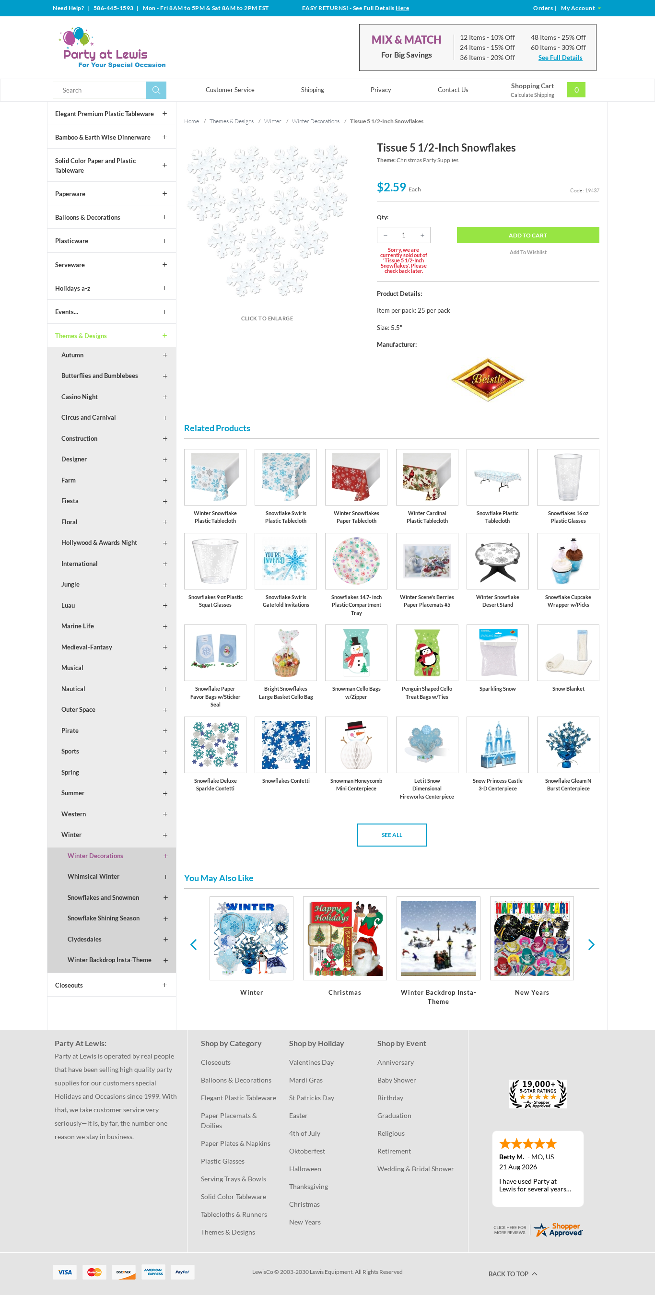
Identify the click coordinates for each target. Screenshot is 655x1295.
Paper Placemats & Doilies (229, 1120)
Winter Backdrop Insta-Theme (110, 960)
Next (590, 943)
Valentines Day (311, 1062)
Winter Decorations (95, 855)
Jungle (70, 584)
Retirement (394, 1151)
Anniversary (395, 1062)
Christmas (304, 1204)
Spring (70, 772)
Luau (68, 605)
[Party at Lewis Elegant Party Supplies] (135, 47)
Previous (193, 943)
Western (73, 814)
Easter (298, 1115)
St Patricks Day (311, 1098)
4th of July (304, 1133)
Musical (72, 667)
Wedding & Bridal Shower (415, 1169)
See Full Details (560, 57)
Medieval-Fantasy (86, 647)
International (79, 563)
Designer (74, 459)
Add (528, 235)
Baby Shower (396, 1080)
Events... (66, 312)
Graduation (394, 1115)
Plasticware (71, 241)
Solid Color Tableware (233, 1196)
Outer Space (78, 709)
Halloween (305, 1169)
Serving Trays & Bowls (233, 1179)
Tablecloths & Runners (234, 1214)
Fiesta (70, 501)
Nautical (73, 689)
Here (402, 8)
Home (191, 121)
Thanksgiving (308, 1186)
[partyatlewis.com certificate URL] (538, 1228)
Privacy (381, 90)
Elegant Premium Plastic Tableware (104, 114)
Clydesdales (85, 939)
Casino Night (79, 396)
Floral (69, 522)
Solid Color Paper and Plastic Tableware (95, 165)
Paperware (70, 194)
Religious (391, 1133)
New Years (305, 1222)
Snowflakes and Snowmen (103, 897)
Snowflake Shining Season (104, 918)
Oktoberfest (307, 1151)
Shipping (312, 90)
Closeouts (69, 985)
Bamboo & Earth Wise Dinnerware (103, 137)
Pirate (70, 730)
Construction (79, 438)
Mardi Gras (306, 1080)
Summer (72, 793)
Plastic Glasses (223, 1161)
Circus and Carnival (88, 417)
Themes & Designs (81, 336)
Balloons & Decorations (87, 217)
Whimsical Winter (93, 876)
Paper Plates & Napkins (235, 1143)
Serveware (70, 265)
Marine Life (77, 626)
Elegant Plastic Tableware (238, 1098)
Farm (68, 480)
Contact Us (453, 90)
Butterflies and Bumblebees (99, 375)
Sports (70, 751)
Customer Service (230, 90)
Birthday (390, 1098)
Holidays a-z (72, 288)
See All (392, 834)
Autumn (72, 355)
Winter (71, 834)
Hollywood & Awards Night (99, 542)
